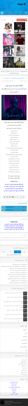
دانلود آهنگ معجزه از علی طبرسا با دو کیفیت (15, 310)
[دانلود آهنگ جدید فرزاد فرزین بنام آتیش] (8, 50)
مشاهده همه (3, 20)
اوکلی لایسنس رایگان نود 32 (14, 387)
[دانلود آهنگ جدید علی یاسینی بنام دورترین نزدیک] (8, 62)
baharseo (11, 401)
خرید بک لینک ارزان (14, 382)
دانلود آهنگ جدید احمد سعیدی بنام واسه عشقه (17, 283)
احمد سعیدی (23, 366)
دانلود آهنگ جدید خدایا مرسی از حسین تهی (18, 272)
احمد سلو (24, 368)
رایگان (14, 392)
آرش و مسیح (23, 372)
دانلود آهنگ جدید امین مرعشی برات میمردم (18, 270)
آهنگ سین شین (24, 237)
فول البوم (25, 336)
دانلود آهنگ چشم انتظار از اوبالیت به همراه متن (14, 184)
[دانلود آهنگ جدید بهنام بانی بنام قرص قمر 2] (19, 62)
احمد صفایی (24, 370)
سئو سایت (14, 390)
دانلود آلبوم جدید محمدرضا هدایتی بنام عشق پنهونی (17, 278)
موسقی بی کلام (24, 347)
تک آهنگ (12, 71)
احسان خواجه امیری (22, 364)
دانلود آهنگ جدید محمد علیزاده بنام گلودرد (18, 280)
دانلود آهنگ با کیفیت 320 (19, 210)
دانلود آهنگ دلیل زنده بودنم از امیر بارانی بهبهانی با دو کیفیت (13, 302)
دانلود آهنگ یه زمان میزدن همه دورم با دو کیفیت (14, 314)
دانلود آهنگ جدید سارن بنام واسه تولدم (19, 264)
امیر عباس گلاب (23, 374)
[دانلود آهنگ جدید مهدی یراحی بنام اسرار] (19, 50)
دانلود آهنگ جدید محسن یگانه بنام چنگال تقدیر (17, 276)
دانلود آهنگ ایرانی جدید (20, 89)
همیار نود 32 (14, 389)
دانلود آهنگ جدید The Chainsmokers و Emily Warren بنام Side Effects (13, 266)
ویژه (26, 350)
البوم (26, 333)
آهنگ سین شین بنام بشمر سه (15, 237)
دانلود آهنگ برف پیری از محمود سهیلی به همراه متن (14, 191)
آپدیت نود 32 (14, 384)
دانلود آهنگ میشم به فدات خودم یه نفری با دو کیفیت (13, 318)
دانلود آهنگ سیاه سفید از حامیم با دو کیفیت (15, 297)
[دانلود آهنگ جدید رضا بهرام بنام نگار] (19, 39)
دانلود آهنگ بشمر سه (5, 237)
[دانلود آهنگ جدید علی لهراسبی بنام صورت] (8, 39)
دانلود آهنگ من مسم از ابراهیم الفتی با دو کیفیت (14, 293)
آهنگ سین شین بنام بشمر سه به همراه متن (14, 78)
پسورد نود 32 (14, 386)
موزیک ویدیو (24, 343)
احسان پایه (24, 360)
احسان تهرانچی (23, 362)
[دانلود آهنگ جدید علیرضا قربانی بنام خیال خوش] (8, 27)
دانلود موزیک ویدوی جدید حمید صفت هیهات (18, 268)
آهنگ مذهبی (24, 340)
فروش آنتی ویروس (14, 394)
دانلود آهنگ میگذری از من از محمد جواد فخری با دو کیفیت (13, 306)
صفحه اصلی (17, 71)
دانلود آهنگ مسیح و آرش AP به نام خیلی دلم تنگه (17, 274)
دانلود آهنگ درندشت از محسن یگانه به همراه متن (14, 186)
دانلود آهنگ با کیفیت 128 (19, 207)
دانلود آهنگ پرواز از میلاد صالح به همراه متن (14, 188)
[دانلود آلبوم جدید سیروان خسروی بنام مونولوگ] (19, 27)
